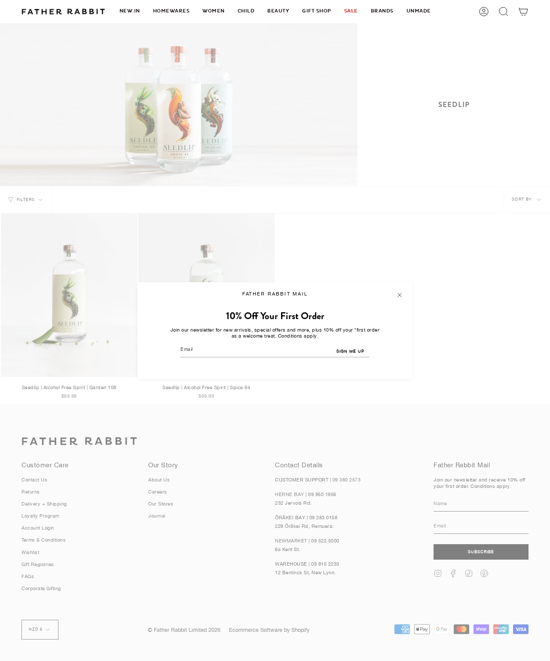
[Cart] (523, 11)
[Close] (399, 295)
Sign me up (350, 351)
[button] (171, 11)
